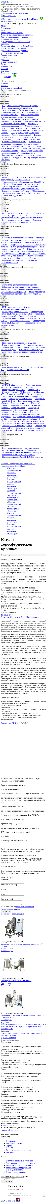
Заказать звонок (21, 13)
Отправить (6, 911)
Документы (15, 617)
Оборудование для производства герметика (23, 192)
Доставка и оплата (14, 1143)
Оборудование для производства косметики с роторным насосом (21, 127)
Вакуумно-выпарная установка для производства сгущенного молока (22, 216)
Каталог (4, 30)
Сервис (9, 1145)
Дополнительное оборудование (14, 51)
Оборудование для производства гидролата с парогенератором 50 (23, 292)
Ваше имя (5, 880)
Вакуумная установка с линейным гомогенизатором (16, 109)
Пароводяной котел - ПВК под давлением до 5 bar (22, 313)
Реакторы (5, 44)
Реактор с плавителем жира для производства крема (21, 136)
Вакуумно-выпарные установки (14, 37)
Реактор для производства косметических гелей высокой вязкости (22, 152)
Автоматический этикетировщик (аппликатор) (22, 430)
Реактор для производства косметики (19, 125)
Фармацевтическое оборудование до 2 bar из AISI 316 (23, 178)
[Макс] (8, 16)
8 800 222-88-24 (7, 13)
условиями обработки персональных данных (17, 908)
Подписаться (7, 1181)
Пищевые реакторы (9, 39)
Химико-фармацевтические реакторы (17, 35)
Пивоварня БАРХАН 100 (18, 370)
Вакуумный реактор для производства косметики (23, 158)
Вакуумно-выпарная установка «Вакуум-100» (23, 194)
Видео (23, 617)
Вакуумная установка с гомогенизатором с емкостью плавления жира (20, 449)
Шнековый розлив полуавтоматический (21, 406)
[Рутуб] (17, 1201)
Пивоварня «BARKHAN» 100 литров (16, 981)
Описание (5, 617)
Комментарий (7, 899)
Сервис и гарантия (9, 55)
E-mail (3, 889)
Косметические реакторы (12, 33)
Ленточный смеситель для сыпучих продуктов (22, 352)
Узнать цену (6, 615)
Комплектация (32, 617)
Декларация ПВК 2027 (10, 723)
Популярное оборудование (12, 914)
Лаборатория (6, 66)
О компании (6, 28)
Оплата (4, 57)
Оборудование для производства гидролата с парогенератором (21, 290)
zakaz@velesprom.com (10, 21)
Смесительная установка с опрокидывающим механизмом (21, 143)
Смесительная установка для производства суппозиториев (20, 187)
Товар (3, 894)
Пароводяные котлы (14, 1170)
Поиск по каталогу (9, 73)
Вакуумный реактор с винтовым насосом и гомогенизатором (20, 116)
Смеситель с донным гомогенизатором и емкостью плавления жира (23, 122)
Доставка (5, 60)
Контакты (5, 71)
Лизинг (4, 64)
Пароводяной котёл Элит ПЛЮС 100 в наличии (22, 457)
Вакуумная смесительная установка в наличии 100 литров (21, 451)
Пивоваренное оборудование (13, 48)
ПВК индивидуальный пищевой (22, 248)
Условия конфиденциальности (19, 1150)
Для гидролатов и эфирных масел (15, 42)
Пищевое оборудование (16, 1172)
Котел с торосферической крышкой (15, 308)
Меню (3, 26)
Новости (4, 69)
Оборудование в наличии (12, 53)
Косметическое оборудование (18, 1167)
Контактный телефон (10, 884)
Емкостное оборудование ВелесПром (17, 46)
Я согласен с (17, 908)
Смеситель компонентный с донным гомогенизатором (22, 111)
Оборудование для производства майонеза (23, 254)
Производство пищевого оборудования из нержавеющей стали (19, 261)
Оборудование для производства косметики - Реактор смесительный (20, 134)
